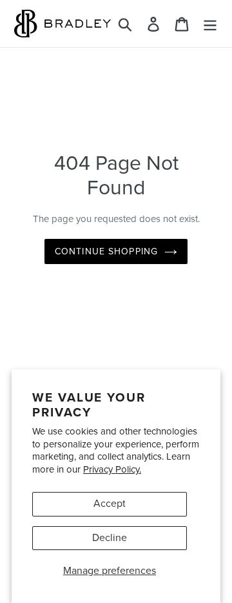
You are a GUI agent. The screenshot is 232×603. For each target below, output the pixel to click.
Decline (109, 537)
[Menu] (210, 23)
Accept (109, 503)
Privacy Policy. (112, 469)
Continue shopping (106, 251)
